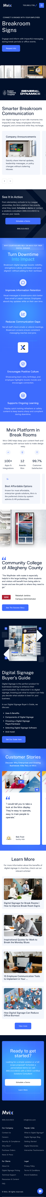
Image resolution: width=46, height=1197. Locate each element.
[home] (7, 5)
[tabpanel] (21, 153)
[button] (41, 5)
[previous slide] (4, 181)
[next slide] (10, 181)
